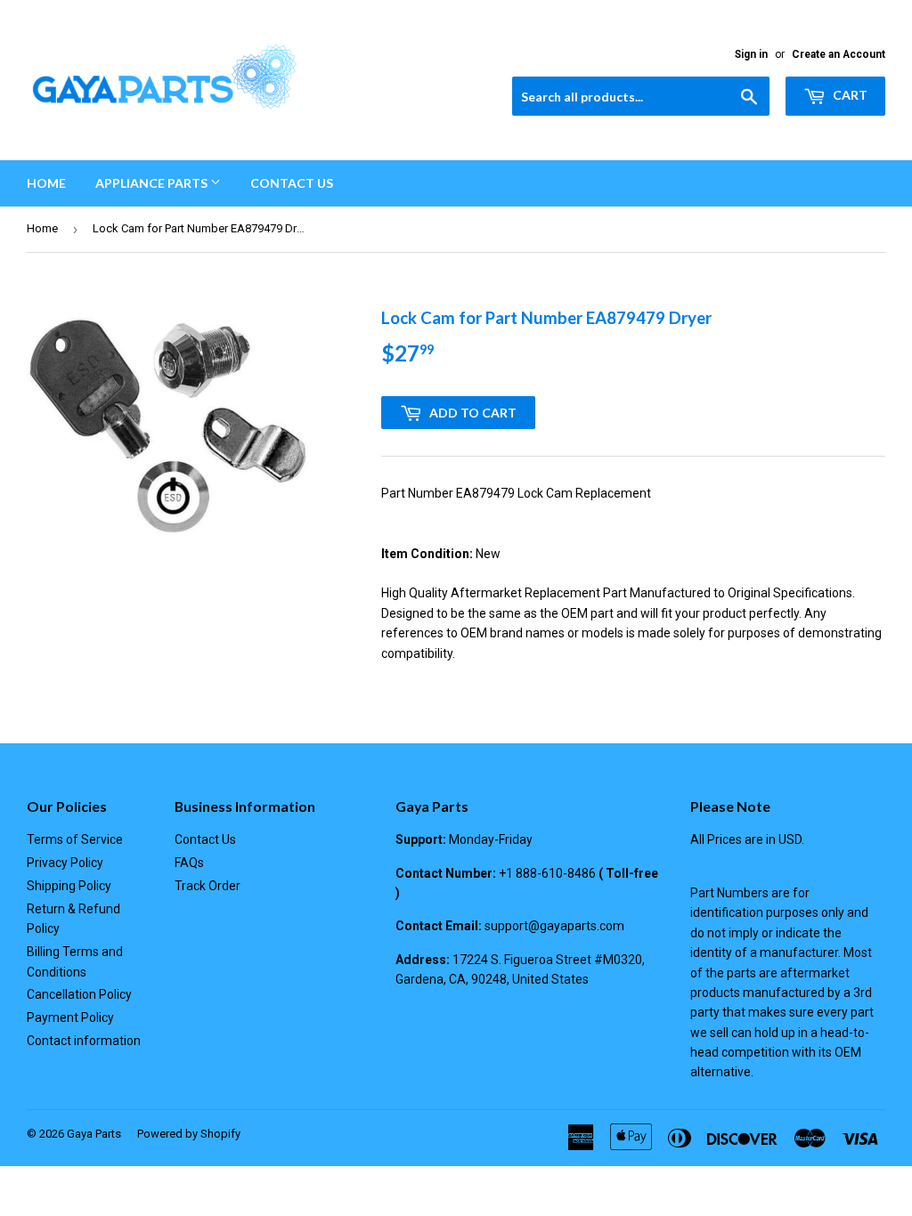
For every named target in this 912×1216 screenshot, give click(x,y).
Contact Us (291, 183)
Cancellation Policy (79, 994)
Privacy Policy (65, 862)
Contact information (84, 1041)
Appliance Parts (152, 183)
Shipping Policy (69, 886)
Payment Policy (70, 1017)
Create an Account (838, 54)
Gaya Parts (94, 1133)
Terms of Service (75, 839)
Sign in (751, 54)
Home (46, 183)
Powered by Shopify (188, 1133)
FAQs (189, 862)
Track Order (207, 886)
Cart (848, 94)
